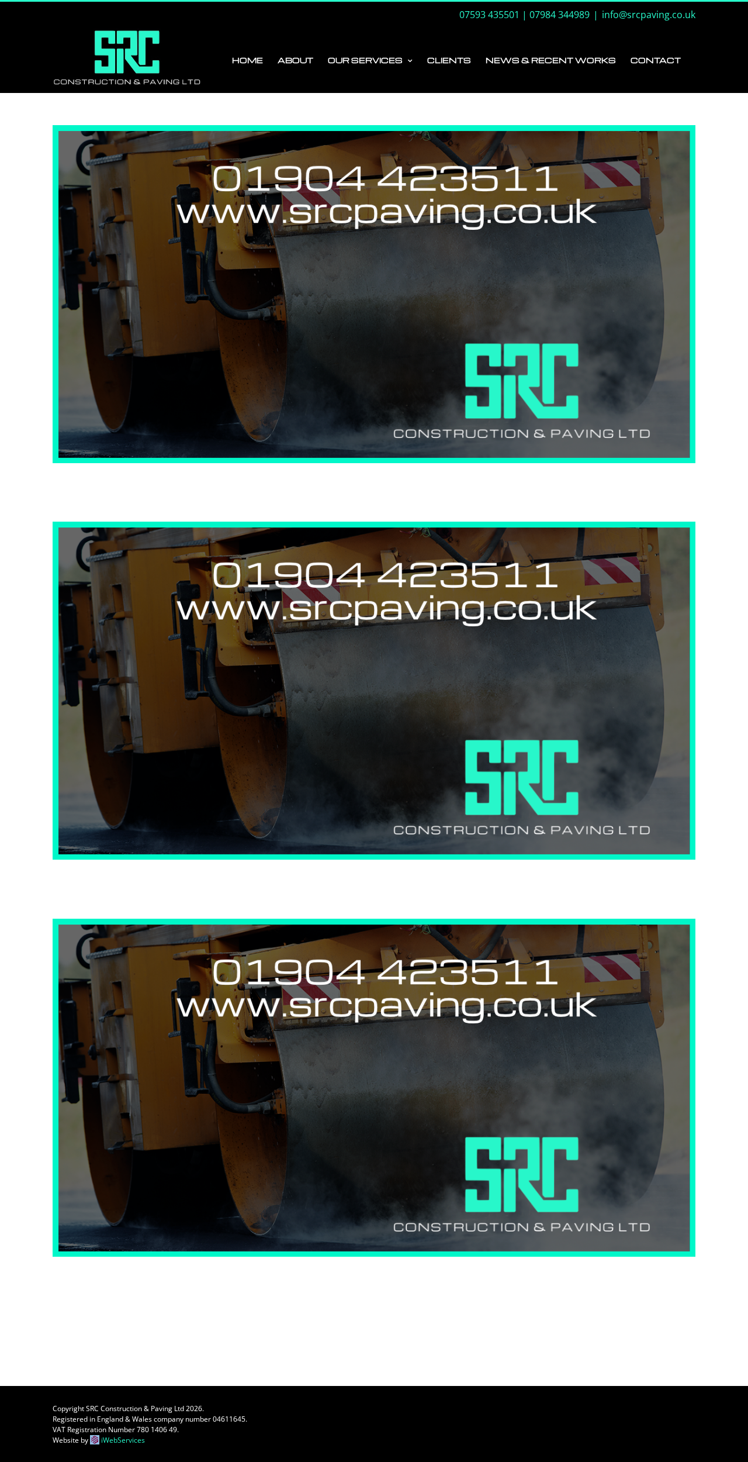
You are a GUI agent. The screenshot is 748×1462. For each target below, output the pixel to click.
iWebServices (123, 1440)
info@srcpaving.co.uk (648, 14)
